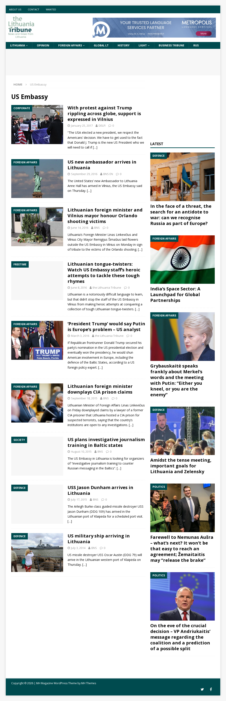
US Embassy (127, 186)
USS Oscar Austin (110, 555)
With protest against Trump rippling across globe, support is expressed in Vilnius (104, 113)
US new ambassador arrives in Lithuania (102, 165)
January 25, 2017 (82, 126)
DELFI (102, 126)
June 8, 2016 (79, 288)
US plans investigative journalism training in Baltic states (106, 442)
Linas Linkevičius (119, 234)
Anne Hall (74, 186)
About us (15, 9)
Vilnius (72, 304)
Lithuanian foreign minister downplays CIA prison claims (100, 389)
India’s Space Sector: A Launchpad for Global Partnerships (175, 294)
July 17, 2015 (79, 499)
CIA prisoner (76, 415)
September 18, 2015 (84, 398)
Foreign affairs (70, 45)
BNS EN (108, 174)
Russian (73, 468)
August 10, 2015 (81, 451)
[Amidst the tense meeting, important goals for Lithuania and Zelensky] (182, 431)
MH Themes (88, 683)
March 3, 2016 (80, 336)
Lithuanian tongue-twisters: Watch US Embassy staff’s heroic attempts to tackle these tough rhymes (104, 272)
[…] (95, 147)
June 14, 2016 (79, 228)
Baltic (93, 362)
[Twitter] (202, 689)
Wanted (51, 9)
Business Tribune (171, 45)
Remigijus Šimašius (107, 239)
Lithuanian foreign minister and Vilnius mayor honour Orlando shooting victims (105, 215)
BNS (97, 228)
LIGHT (143, 45)
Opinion (43, 45)
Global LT (101, 45)
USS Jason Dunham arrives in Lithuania (100, 490)
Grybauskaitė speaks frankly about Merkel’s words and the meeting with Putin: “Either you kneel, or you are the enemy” (177, 380)
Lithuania (17, 45)
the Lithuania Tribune (107, 288)
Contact (33, 9)
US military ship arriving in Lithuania (99, 539)
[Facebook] (211, 689)
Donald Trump (114, 343)
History (124, 45)
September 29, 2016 (84, 174)
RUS (196, 45)
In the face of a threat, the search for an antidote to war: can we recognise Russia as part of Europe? (180, 214)
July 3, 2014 (78, 548)
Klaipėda (100, 516)
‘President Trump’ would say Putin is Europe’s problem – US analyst (106, 326)
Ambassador (110, 181)
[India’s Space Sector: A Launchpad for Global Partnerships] (182, 259)
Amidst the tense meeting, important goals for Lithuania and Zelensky (180, 465)
